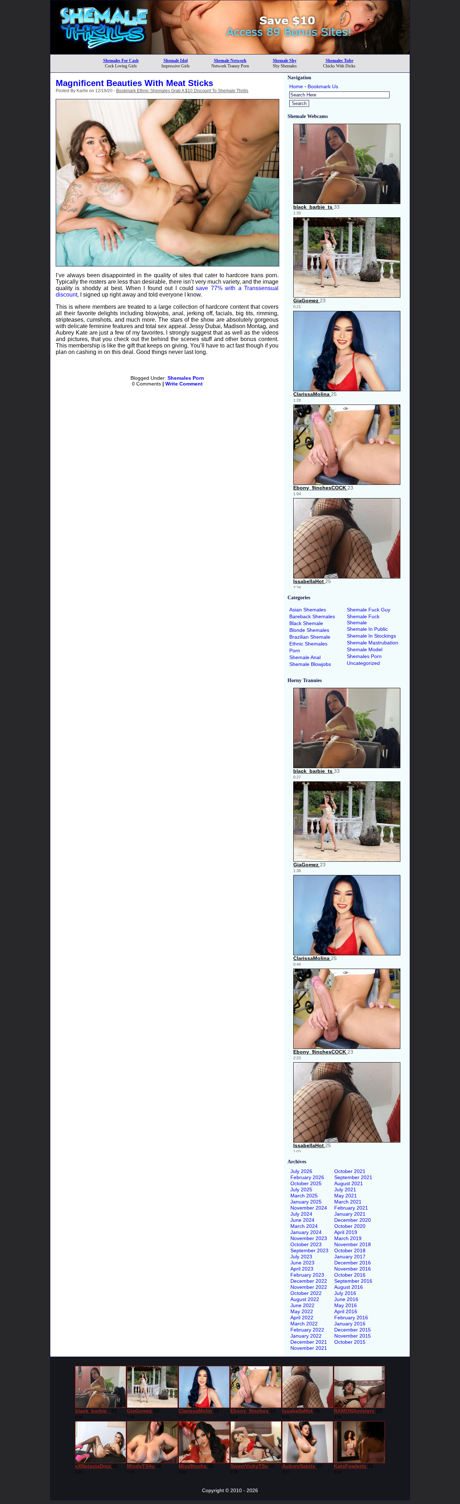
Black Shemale (306, 623)
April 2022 (301, 1317)
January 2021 (349, 1214)
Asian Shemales (307, 610)
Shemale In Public (367, 629)
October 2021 (349, 1171)
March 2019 (348, 1238)
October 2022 (306, 1293)
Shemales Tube (339, 60)
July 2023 (301, 1256)
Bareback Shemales (312, 616)
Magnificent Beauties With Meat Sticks (134, 83)
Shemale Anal (305, 657)
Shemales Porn (185, 378)
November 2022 (308, 1287)
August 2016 (348, 1287)
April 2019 (345, 1232)
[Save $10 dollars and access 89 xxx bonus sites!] (230, 52)
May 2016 (345, 1305)
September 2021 (353, 1177)
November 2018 (352, 1244)
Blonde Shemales (309, 630)
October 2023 (306, 1244)
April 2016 (345, 1311)
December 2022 (308, 1281)
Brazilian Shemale (309, 637)
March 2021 (348, 1202)
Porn (294, 650)
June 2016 (346, 1299)
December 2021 (308, 1342)
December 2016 (352, 1263)
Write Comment (184, 384)
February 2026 (307, 1177)
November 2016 (352, 1269)
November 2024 (308, 1208)
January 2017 (349, 1256)
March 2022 (304, 1323)
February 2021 (351, 1208)
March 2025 (304, 1195)
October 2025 (306, 1183)
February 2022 (307, 1330)
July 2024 (301, 1214)
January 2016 (349, 1323)
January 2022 (306, 1336)
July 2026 (301, 1171)
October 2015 (349, 1342)
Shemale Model (364, 649)
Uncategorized (363, 663)
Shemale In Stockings (371, 636)
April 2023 (301, 1269)
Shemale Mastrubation (372, 642)
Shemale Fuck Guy (368, 610)
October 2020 (349, 1226)
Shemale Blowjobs (310, 664)
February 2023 (307, 1275)
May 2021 (345, 1195)
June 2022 (302, 1305)
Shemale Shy (284, 60)
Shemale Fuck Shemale (363, 619)
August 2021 (348, 1183)
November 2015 (352, 1336)
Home (296, 86)
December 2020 (352, 1220)
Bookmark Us (323, 86)
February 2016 (351, 1317)
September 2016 (353, 1281)
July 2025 (301, 1189)
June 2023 (302, 1263)
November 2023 (308, 1238)
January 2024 (306, 1232)
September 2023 (309, 1250)
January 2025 (306, 1202)
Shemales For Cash (121, 60)
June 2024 (302, 1220)
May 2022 (301, 1311)
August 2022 (304, 1299)
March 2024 (304, 1226)
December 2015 (352, 1330)
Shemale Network (230, 60)
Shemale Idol (176, 60)
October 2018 (349, 1250)
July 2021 (345, 1189)
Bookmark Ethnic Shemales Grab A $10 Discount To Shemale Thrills (182, 90)
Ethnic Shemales (308, 644)
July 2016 (345, 1293)
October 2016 (349, 1275)
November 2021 (308, 1348)
